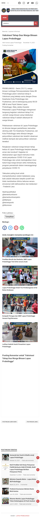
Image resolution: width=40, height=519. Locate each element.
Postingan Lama (32, 422)
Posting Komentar (7, 45)
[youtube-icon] (33, 3)
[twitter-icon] (28, 3)
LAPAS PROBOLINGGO (22, 516)
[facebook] (4, 228)
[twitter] (10, 228)
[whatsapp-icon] (37, 3)
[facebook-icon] (20, 3)
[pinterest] (16, 228)
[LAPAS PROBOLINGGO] (20, 10)
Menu (5, 17)
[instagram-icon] (24, 3)
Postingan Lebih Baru (9, 422)
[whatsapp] (22, 228)
